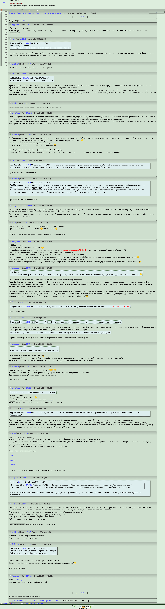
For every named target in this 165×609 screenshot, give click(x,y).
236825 (29, 24)
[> (92, 17)
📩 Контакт (40, 10)
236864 (27, 134)
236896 (24, 222)
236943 (27, 366)
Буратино (23, 20)
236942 (29, 344)
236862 (29, 113)
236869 (29, 206)
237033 (29, 576)
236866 (27, 178)
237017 (26, 504)
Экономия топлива (25, 13)
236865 (23, 160)
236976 (24, 433)
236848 (23, 74)
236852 (26, 103)
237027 (27, 532)
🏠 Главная (5, 10)
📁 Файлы (32, 10)
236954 (29, 388)
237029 (27, 544)
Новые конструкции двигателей (50, 13)
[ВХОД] (5, 2)
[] (50, 400)
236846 (27, 64)
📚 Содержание (14, 10)
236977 (27, 478)
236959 (23, 408)
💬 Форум (24, 10)
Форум (12, 13)
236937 (23, 318)
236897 (29, 241)
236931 (29, 268)
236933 (23, 302)
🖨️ (156, 12)
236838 (23, 39)
